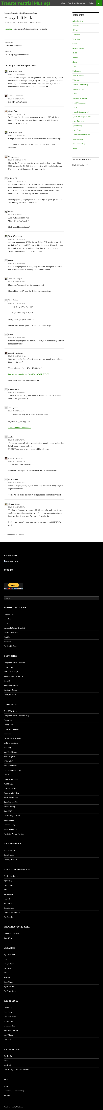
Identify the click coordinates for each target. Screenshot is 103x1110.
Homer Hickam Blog (11, 729)
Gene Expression (10, 1017)
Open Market (8, 982)
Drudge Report (9, 964)
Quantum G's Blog (10, 788)
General (75, 44)
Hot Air (6, 623)
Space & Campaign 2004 (81, 112)
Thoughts (8, 29)
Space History (77, 126)
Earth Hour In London (13, 44)
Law (74, 66)
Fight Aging (8, 881)
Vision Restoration (10, 829)
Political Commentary (25, 13)
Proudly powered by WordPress (13, 1107)
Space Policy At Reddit (12, 816)
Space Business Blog (11, 802)
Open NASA (8, 775)
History (75, 57)
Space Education (78, 121)
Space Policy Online (11, 685)
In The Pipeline (9, 1026)
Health (74, 53)
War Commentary (78, 144)
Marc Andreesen (9, 850)
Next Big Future (9, 903)
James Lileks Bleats (11, 632)
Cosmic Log (8, 720)
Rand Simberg (24, 22)
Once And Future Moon (12, 770)
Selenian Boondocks (11, 798)
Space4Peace (8, 938)
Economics (14, 13)
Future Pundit (9, 885)
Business (7, 13)
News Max (7, 977)
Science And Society (79, 98)
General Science (78, 48)
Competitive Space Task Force (14, 663)
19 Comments (36, 22)
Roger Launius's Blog (11, 793)
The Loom (7, 1039)
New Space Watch (10, 766)
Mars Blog (7, 747)
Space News (8, 681)
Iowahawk (7, 1065)
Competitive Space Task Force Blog (16, 716)
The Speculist (8, 917)
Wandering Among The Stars (14, 834)
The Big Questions (10, 860)
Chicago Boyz (9, 614)
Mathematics (76, 71)
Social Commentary (79, 103)
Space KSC (8, 811)
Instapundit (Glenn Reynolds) (14, 628)
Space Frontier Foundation (13, 676)
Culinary (75, 30)
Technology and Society (81, 135)
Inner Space (8, 734)
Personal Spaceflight (11, 779)
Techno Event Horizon (12, 913)
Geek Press (8, 1012)
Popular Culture (78, 89)
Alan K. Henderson (15, 96)
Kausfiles (7, 637)
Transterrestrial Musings (26, 3)
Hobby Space (8, 667)
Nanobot (7, 899)
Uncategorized (77, 139)
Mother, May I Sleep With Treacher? (17, 1070)
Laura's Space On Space (12, 738)
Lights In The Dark (11, 743)
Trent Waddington (15, 71)
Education (76, 39)
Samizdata (7, 642)
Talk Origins (8, 1035)
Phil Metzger (8, 784)
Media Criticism (78, 76)
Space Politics (9, 820)
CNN (5, 959)
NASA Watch (8, 761)
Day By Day (8, 1056)
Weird (74, 148)
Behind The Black (10, 711)
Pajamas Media (9, 987)
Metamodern (8, 894)
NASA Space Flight (11, 672)
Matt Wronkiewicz (10, 752)
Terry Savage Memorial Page (76, 3)
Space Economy (9, 807)
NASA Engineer (9, 757)
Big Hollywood (9, 955)
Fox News (7, 968)
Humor (75, 62)
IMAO (6, 1061)
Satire (74, 94)
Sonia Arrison (9, 908)
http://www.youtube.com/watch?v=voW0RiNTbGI (28, 374)
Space (35, 13)
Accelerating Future (11, 876)
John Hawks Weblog (11, 1030)
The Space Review (10, 690)
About (63, 3)
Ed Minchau (13, 480)
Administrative (77, 21)
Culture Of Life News (11, 934)
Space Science (77, 130)
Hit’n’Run (7, 619)
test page (91, 3)
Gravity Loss (8, 725)
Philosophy (76, 80)
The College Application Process (17, 53)
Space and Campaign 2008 (81, 117)
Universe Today (9, 825)
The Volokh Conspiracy (12, 646)
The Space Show (10, 695)
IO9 (5, 890)
